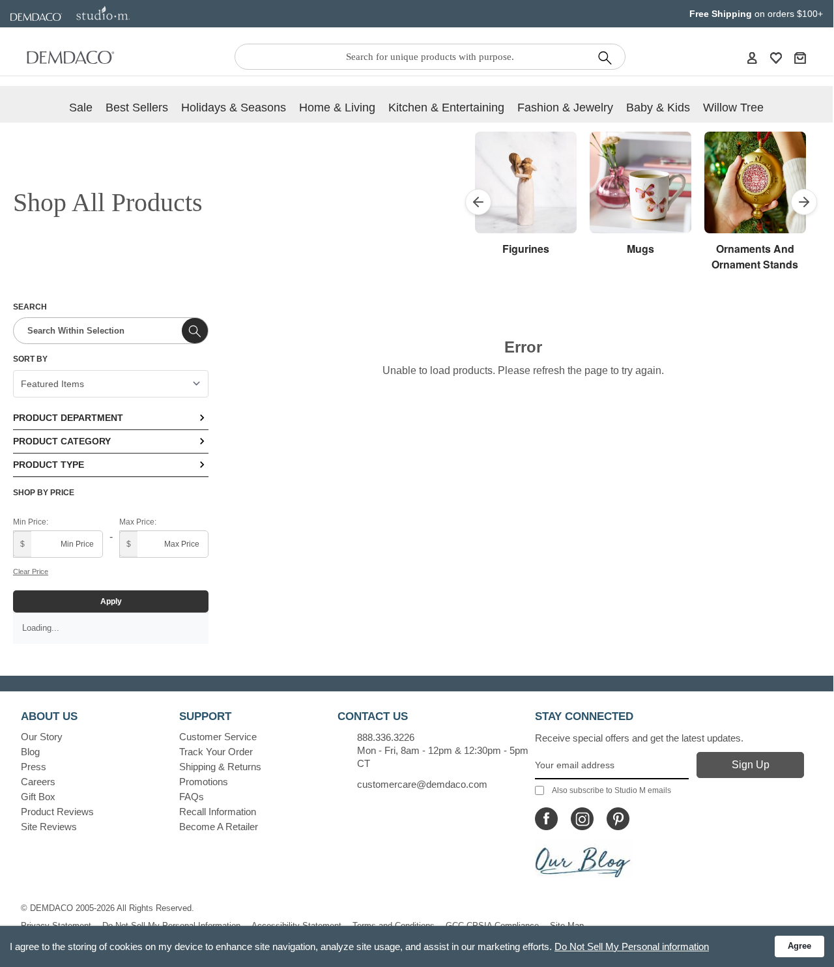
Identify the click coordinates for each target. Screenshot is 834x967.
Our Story (42, 736)
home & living (337, 107)
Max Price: (137, 522)
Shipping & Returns (220, 766)
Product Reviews (57, 811)
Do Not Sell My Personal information (631, 946)
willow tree (733, 107)
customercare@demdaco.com (422, 784)
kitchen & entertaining (446, 107)
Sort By (30, 359)
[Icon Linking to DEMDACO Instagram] (582, 818)
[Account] (752, 57)
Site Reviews (49, 826)
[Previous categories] (478, 202)
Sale (81, 107)
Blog (30, 751)
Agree (799, 946)
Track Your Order (216, 751)
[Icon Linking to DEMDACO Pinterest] (618, 818)
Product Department (68, 417)
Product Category (62, 441)
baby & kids (658, 107)
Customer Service (218, 736)
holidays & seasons (233, 107)
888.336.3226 (385, 737)
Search (30, 306)
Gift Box (38, 796)
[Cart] (800, 57)
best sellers (137, 107)
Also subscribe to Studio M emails (611, 790)
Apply (111, 601)
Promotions (203, 781)
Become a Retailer (218, 826)
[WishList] (776, 57)
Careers (38, 781)
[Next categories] (804, 202)
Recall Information (217, 811)
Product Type (48, 464)
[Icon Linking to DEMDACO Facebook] (546, 818)
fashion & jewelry (565, 107)
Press (33, 766)
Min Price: (30, 522)
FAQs (191, 796)
